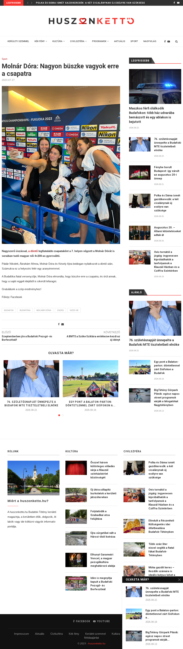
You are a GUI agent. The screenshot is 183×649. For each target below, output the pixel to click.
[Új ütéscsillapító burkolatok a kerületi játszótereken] (76, 495)
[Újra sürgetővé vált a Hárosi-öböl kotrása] (76, 538)
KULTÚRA (57, 41)
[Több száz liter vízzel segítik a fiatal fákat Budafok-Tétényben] (134, 549)
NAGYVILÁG (149, 41)
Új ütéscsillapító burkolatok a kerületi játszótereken (103, 493)
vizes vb (74, 310)
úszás (60, 310)
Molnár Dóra (43, 310)
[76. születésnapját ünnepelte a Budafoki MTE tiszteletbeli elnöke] (31, 378)
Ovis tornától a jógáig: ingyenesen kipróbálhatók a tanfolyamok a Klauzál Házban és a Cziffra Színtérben (166, 261)
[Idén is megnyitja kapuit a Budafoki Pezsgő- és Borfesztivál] (76, 583)
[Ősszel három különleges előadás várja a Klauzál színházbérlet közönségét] (76, 468)
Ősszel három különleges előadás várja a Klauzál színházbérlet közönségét (102, 470)
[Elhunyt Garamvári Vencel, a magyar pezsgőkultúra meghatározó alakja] (76, 560)
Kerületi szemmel (95, 633)
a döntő (33, 251)
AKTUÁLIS (119, 41)
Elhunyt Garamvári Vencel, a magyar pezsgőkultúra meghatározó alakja (102, 560)
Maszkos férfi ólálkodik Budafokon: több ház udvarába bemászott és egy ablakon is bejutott (151, 115)
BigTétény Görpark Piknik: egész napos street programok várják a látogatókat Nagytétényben (166, 397)
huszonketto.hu (96, 643)
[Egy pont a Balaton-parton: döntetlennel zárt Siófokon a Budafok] (90, 378)
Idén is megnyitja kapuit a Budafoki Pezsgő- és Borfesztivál (101, 583)
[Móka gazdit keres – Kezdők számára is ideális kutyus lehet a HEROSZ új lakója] (134, 573)
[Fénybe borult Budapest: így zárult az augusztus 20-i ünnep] (139, 172)
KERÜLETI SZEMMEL (18, 41)
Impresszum (21, 633)
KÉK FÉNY (39, 41)
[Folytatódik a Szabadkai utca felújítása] (76, 517)
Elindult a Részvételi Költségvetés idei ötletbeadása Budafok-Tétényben (161, 526)
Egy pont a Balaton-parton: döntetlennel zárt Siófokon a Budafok (167, 367)
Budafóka (25, 310)
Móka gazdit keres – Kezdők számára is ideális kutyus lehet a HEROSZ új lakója (162, 573)
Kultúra (116, 633)
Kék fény (74, 633)
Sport (4, 59)
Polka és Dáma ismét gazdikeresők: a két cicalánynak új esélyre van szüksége (90, 3)
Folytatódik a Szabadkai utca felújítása (100, 515)
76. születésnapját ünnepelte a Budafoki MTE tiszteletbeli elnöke (167, 144)
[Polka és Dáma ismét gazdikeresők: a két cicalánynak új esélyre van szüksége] (139, 201)
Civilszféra (56, 633)
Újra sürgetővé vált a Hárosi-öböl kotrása (103, 534)
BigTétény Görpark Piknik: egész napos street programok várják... (161, 636)
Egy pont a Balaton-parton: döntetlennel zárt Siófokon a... (162, 614)
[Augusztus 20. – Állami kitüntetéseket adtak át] (139, 233)
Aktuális (39, 633)
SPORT (134, 41)
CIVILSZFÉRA (77, 41)
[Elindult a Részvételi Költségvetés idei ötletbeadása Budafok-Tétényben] (134, 526)
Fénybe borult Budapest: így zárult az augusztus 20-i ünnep (166, 173)
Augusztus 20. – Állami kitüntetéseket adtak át (167, 231)
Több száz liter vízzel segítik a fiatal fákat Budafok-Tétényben (161, 549)
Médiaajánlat (91, 637)
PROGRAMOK (99, 41)
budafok (9, 310)
